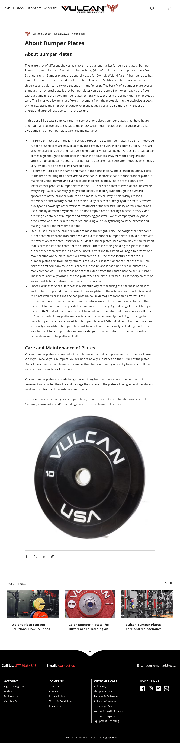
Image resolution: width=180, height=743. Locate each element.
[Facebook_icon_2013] (142, 688)
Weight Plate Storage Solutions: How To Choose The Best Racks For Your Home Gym (32, 626)
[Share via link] (52, 556)
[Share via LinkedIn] (44, 556)
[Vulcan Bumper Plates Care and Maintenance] (147, 604)
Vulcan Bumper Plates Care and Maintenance (144, 626)
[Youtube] (166, 688)
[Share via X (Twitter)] (35, 556)
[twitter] (158, 688)
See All (169, 583)
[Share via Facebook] (26, 556)
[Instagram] (150, 688)
